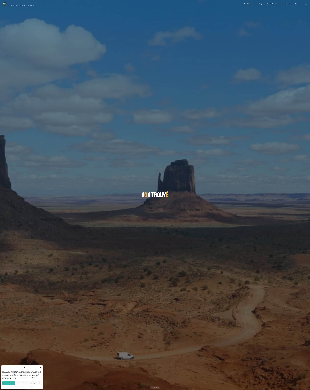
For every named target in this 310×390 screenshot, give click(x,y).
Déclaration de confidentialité (27, 386)
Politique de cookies (14, 386)
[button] (41, 368)
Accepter (8, 383)
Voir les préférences (35, 383)
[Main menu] (305, 4)
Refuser (22, 383)
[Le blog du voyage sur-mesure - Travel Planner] (7, 3)
